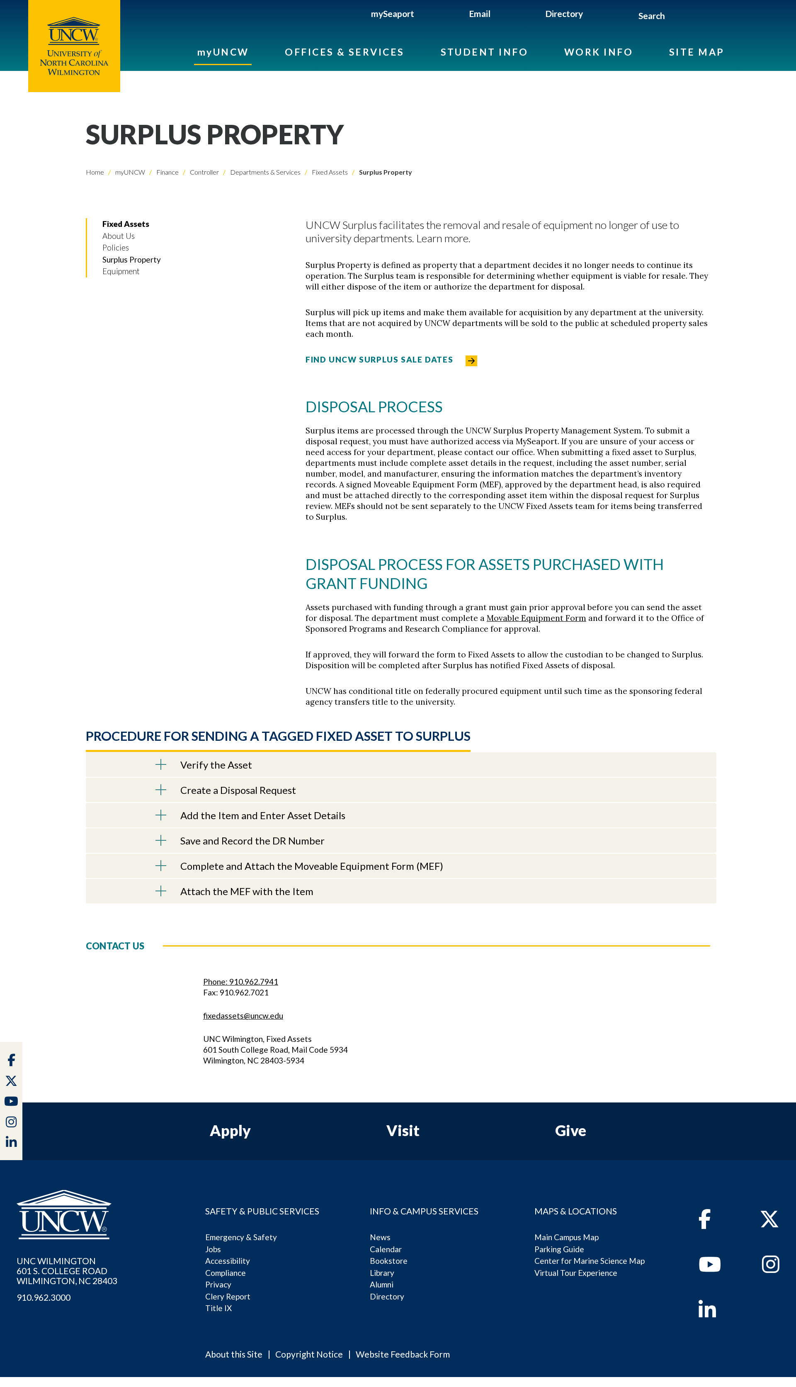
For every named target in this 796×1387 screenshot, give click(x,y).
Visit (403, 1130)
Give (570, 1130)
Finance (167, 172)
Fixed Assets (329, 172)
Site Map (697, 52)
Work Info (598, 52)
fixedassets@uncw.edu (243, 1015)
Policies (115, 247)
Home (95, 172)
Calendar (386, 1249)
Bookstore (389, 1260)
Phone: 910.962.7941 (240, 981)
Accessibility (227, 1260)
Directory (564, 13)
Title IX (218, 1308)
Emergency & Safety (241, 1237)
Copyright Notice (309, 1354)
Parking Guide (559, 1249)
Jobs (213, 1249)
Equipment (121, 271)
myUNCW (223, 52)
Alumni (381, 1284)
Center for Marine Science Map (589, 1260)
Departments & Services (265, 172)
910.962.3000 (43, 1297)
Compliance (225, 1273)
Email (479, 13)
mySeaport (392, 13)
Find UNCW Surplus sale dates (379, 359)
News (380, 1237)
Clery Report (227, 1296)
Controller (204, 172)
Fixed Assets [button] (125, 224)
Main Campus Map (566, 1237)
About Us (118, 236)
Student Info (484, 52)
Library (382, 1273)
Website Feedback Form (403, 1354)
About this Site (233, 1354)
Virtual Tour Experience (575, 1273)
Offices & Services (344, 52)
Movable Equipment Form (536, 618)
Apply (230, 1130)
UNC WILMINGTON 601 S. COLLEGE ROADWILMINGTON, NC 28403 (67, 1271)
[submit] (674, 17)
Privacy (218, 1284)
